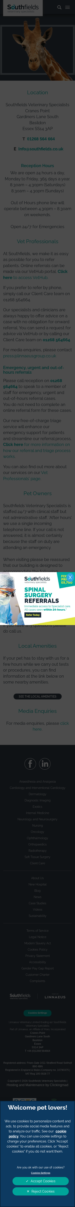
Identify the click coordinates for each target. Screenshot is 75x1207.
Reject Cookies (43, 1191)
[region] (37, 1154)
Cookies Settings (40, 1172)
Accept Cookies (43, 1181)
